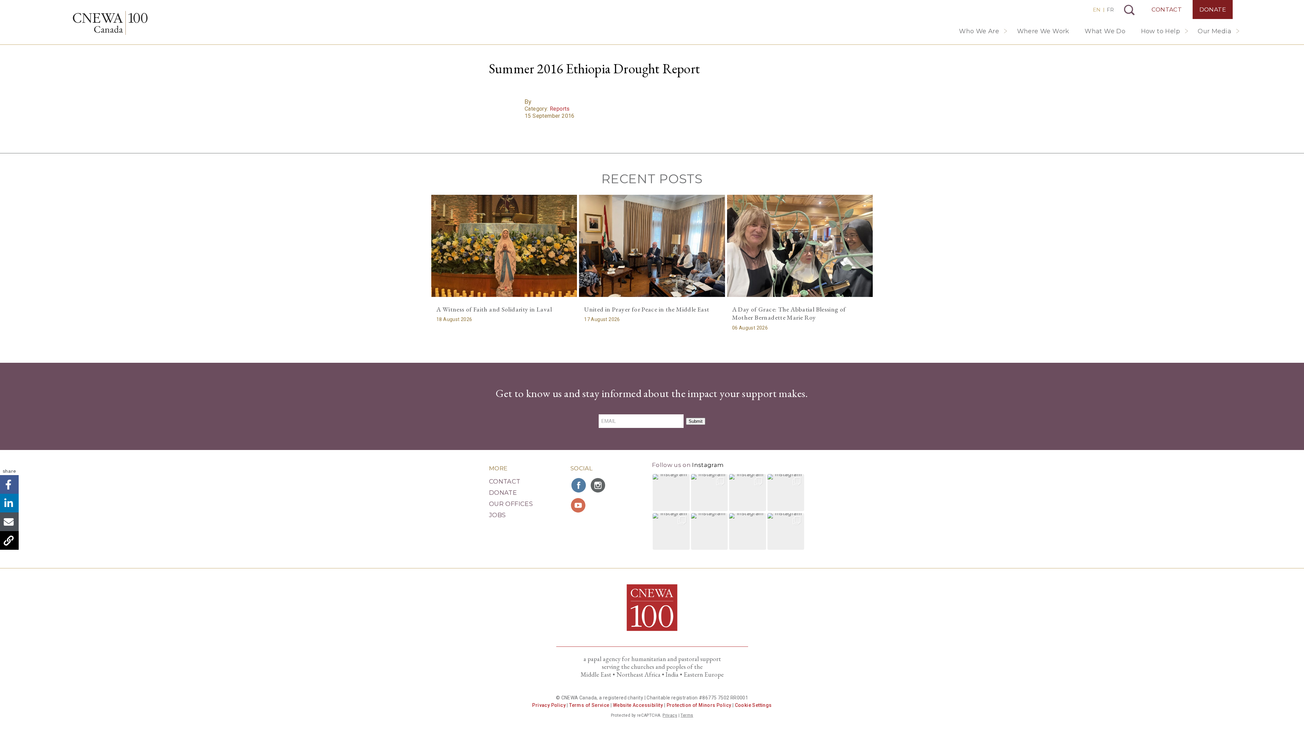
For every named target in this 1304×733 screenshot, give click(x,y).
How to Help (1160, 31)
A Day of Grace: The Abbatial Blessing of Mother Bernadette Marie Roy (789, 313)
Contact (1167, 9)
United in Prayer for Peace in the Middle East (646, 309)
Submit (696, 421)
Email (9, 521)
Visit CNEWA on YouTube (578, 505)
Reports (560, 109)
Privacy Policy (549, 705)
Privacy (670, 715)
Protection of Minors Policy (699, 705)
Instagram (708, 465)
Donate (1212, 9)
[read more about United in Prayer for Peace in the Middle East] (652, 246)
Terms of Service (589, 705)
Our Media (1214, 31)
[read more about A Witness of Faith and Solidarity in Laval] (504, 246)
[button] (671, 492)
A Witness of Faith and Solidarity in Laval (494, 309)
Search (1129, 10)
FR (1110, 9)
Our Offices (511, 504)
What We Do (1105, 31)
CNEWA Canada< (110, 23)
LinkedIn (9, 503)
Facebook (9, 484)
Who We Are (979, 31)
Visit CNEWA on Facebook (578, 485)
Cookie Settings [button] (753, 705)
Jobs (497, 515)
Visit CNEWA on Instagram (598, 485)
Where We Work (1043, 31)
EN (1097, 9)
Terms (687, 715)
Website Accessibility (638, 705)
